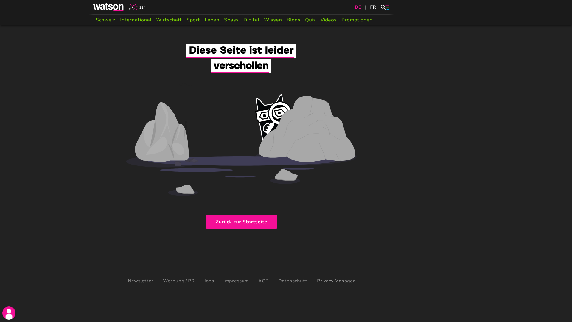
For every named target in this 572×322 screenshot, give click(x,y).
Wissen (273, 20)
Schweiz (105, 20)
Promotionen (356, 20)
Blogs (293, 20)
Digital (251, 20)
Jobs (209, 281)
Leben (212, 20)
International (135, 20)
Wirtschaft (169, 20)
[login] (8, 313)
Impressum (236, 281)
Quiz (310, 20)
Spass (231, 20)
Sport (193, 20)
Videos (329, 20)
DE (358, 7)
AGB (263, 281)
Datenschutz (292, 281)
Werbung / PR (179, 281)
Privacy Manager (336, 281)
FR (373, 7)
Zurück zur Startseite (241, 222)
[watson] (108, 7)
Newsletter (140, 281)
